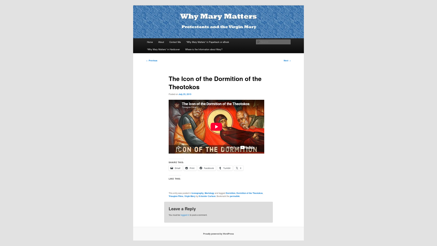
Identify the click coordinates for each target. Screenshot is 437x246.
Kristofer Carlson (207, 196)
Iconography (198, 193)
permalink (235, 196)
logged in (185, 214)
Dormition (230, 193)
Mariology (209, 193)
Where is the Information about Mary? (203, 49)
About (161, 42)
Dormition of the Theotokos (249, 193)
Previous (151, 60)
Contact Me (175, 42)
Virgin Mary (189, 196)
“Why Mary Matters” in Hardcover (163, 49)
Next (287, 60)
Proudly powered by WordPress (218, 233)
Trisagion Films (176, 196)
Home (150, 42)
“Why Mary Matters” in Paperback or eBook (207, 42)
